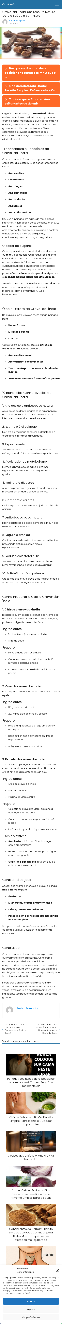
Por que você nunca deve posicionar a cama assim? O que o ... (30, 72)
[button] (57, 1270)
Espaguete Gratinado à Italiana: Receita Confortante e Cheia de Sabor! (16, 1028)
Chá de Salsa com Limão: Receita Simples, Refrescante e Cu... (31, 88)
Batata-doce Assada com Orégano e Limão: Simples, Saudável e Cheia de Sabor (46, 1028)
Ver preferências (31, 1317)
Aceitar (31, 1301)
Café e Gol (9, 4)
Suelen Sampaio (17, 20)
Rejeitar (31, 1309)
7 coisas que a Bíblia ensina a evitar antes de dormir (28, 101)
